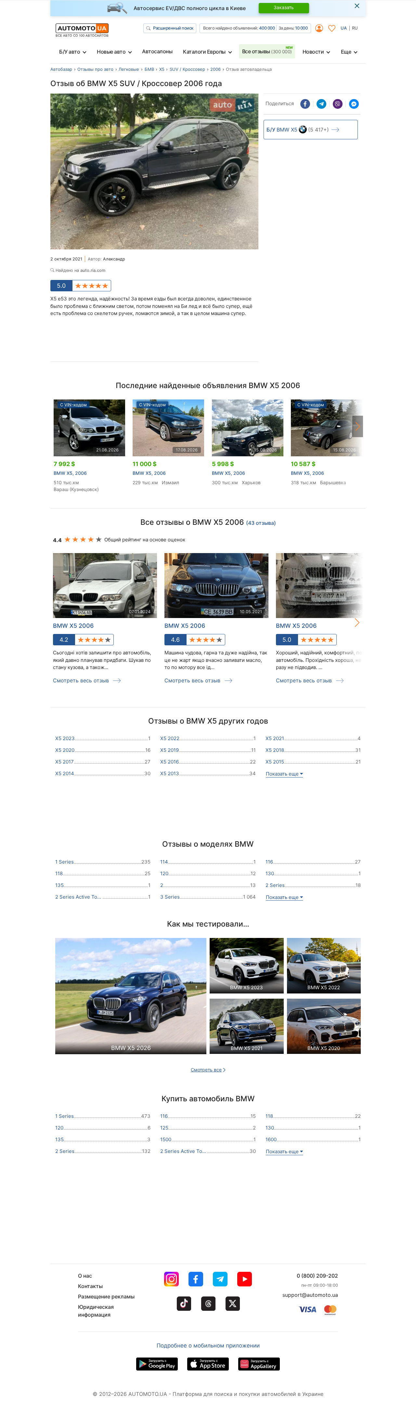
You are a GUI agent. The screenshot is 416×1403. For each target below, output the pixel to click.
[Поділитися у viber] (338, 104)
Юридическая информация (96, 1311)
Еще (346, 51)
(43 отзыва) (261, 523)
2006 (215, 69)
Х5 (161, 69)
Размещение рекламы (106, 1296)
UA (344, 28)
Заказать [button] (284, 7)
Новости (313, 51)
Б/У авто (69, 51)
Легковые (129, 69)
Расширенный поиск (173, 28)
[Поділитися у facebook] (305, 104)
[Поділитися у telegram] (321, 104)
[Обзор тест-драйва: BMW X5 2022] (324, 967)
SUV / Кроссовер (187, 69)
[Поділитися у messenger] (354, 104)
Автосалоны (157, 51)
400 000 (267, 28)
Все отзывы (267, 51)
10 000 (301, 28)
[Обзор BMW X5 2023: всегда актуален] (247, 967)
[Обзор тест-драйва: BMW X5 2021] (247, 1028)
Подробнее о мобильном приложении (208, 1345)
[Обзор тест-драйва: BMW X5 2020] (324, 1028)
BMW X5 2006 (184, 625)
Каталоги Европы (204, 51)
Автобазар (61, 69)
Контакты (90, 1286)
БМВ (149, 69)
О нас (85, 1275)
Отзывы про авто (95, 69)
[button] (357, 426)
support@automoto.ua (310, 1295)
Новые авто (111, 51)
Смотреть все (206, 1069)
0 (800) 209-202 (317, 1275)
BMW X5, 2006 (70, 473)
